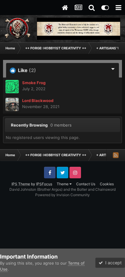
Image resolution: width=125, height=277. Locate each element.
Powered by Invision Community (62, 195)
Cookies (107, 184)
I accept (112, 262)
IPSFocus (44, 184)
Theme (63, 184)
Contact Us (85, 184)
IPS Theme (21, 184)
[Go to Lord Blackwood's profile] (12, 104)
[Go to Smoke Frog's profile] (12, 86)
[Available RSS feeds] (115, 155)
